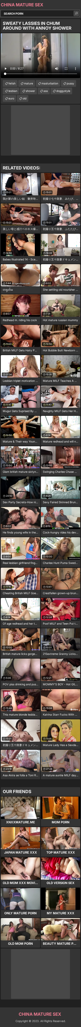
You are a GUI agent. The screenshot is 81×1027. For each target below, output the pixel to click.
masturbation (49, 83)
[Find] (76, 13)
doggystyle (63, 91)
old (24, 98)
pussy (70, 83)
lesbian (12, 91)
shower (30, 91)
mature (28, 83)
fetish (12, 83)
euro (11, 98)
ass (45, 91)
